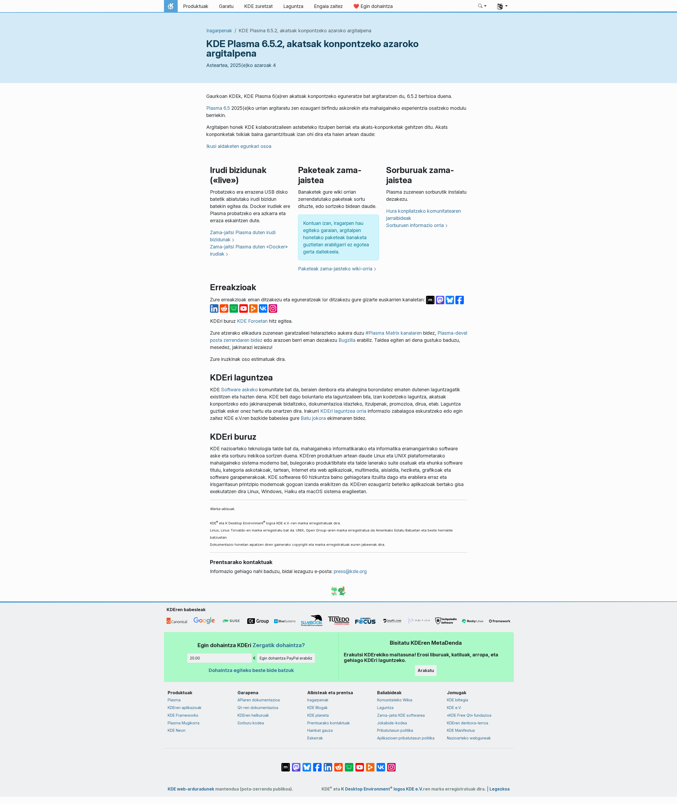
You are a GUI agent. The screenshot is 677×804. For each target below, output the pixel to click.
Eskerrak (315, 738)
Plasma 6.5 (218, 108)
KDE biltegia (457, 700)
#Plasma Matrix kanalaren (393, 333)
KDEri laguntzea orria (343, 411)
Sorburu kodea (250, 723)
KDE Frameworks (183, 715)
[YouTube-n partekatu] (244, 308)
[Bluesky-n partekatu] (450, 299)
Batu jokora (313, 418)
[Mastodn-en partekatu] (441, 299)
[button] (482, 6)
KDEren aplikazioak (185, 707)
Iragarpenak (219, 30)
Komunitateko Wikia (394, 700)
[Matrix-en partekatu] (431, 299)
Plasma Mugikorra (183, 723)
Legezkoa (500, 789)
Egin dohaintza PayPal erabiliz (286, 658)
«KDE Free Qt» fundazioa (469, 715)
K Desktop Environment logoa (373, 789)
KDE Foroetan (252, 321)
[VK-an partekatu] (264, 308)
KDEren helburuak (253, 715)
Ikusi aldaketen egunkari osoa (238, 146)
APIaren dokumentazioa (258, 700)
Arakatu (426, 670)
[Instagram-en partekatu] (273, 308)
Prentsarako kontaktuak (328, 723)
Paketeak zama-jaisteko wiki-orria (335, 268)
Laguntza (385, 707)
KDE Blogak (317, 707)
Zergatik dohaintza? (279, 645)
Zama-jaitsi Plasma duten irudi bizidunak (243, 236)
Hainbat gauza (320, 730)
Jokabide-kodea (392, 723)
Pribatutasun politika (395, 730)
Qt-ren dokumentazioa (257, 707)
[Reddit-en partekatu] (225, 308)
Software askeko (239, 389)
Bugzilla (346, 340)
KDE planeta (318, 715)
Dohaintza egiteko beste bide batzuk (251, 670)
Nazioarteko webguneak (469, 738)
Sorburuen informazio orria (415, 225)
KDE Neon (176, 730)
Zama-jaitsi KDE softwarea (401, 715)
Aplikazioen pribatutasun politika (405, 738)
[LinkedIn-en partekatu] (215, 308)
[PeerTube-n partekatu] (254, 308)
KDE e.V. (454, 707)
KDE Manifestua (461, 730)
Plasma (174, 700)
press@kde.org (350, 571)
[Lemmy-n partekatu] (234, 308)
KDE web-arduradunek (191, 789)
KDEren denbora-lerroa (467, 723)
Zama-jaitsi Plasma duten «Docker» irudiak (249, 250)
